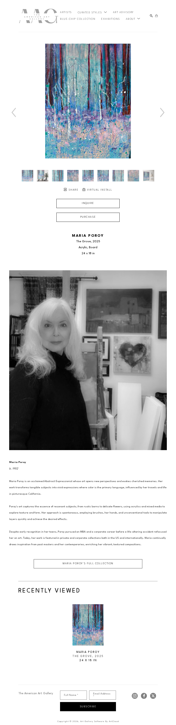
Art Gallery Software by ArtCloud (99, 721)
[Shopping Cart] (156, 15)
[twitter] (153, 696)
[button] (92, 12)
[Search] (151, 15)
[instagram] (135, 696)
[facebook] (144, 696)
